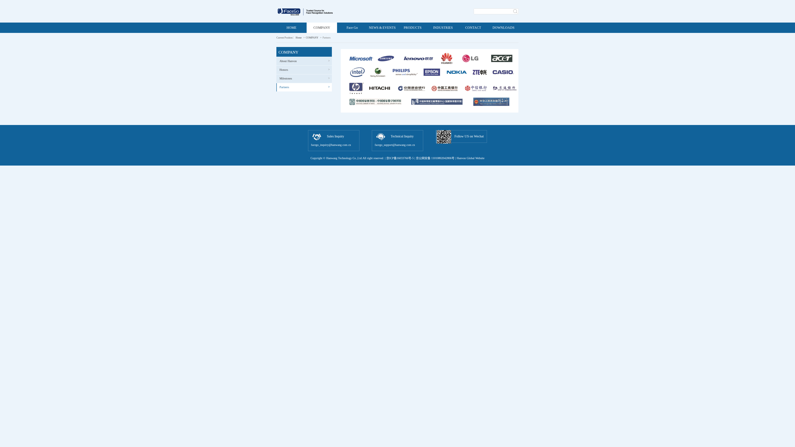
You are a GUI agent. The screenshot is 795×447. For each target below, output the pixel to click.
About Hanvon (304, 61)
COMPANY (312, 37)
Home (299, 37)
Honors (304, 69)
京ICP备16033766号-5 (400, 158)
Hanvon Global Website (470, 158)
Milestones (304, 78)
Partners (304, 87)
